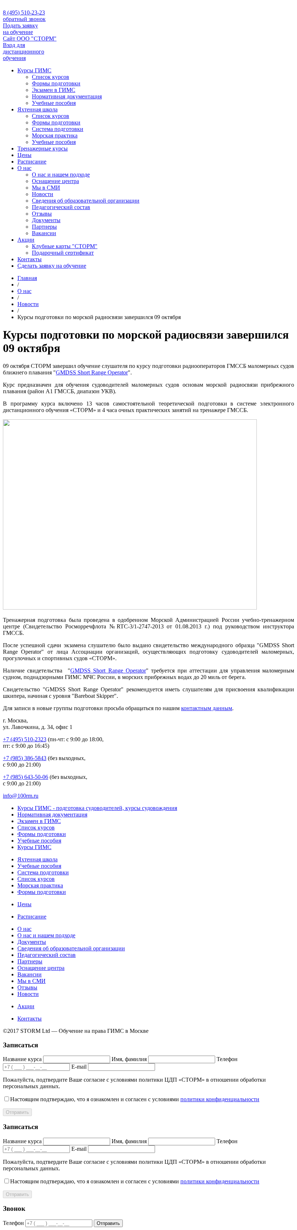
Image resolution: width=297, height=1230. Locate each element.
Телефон (227, 1059)
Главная (27, 278)
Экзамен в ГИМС (53, 90)
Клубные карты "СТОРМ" (64, 246)
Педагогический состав (61, 207)
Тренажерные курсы (42, 148)
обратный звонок (24, 19)
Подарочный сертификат (63, 253)
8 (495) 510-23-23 (24, 12)
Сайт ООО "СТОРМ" (30, 38)
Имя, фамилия (129, 1059)
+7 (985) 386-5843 (24, 758)
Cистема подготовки (57, 129)
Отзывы (42, 214)
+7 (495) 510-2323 (24, 739)
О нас (24, 168)
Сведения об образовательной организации (85, 201)
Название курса (22, 1059)
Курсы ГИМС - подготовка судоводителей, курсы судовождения (97, 808)
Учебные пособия (54, 103)
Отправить (17, 1112)
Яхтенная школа (37, 109)
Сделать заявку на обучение (51, 266)
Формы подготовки (56, 83)
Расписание (31, 161)
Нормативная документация (67, 96)
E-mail (79, 1067)
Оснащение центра (55, 181)
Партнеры (44, 227)
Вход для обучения (23, 51)
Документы (46, 220)
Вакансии (44, 233)
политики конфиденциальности (219, 1099)
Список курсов (50, 77)
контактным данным (206, 708)
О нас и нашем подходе (61, 174)
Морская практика (55, 135)
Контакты (29, 259)
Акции (25, 240)
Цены (24, 155)
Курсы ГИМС (34, 70)
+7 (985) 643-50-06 (25, 777)
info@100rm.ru (20, 796)
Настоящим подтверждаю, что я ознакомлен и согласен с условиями (134, 1099)
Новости (42, 194)
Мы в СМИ (46, 187)
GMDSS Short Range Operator (92, 372)
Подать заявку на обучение (20, 28)
